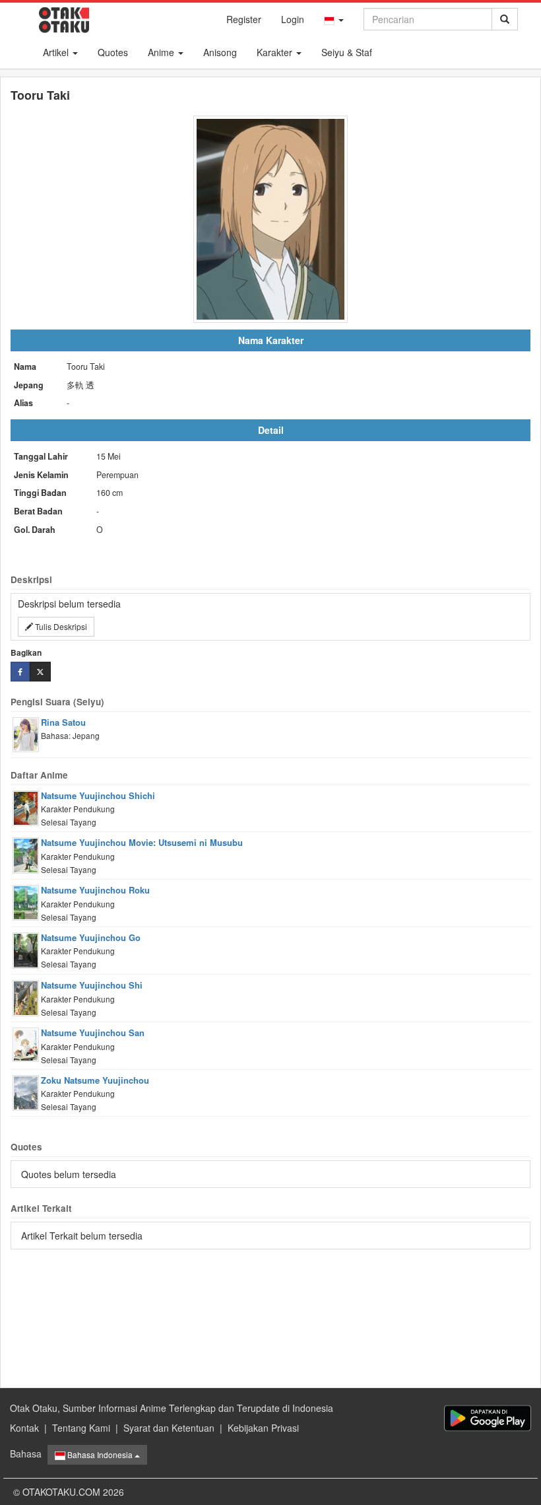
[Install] (487, 1418)
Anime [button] (162, 52)
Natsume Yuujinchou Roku (95, 890)
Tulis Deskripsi (60, 626)
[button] (334, 19)
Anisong (220, 52)
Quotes (113, 52)
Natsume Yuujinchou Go (91, 937)
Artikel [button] (57, 52)
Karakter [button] (276, 52)
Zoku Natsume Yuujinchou (95, 1080)
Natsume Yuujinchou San (92, 1032)
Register (243, 19)
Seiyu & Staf (346, 52)
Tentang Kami (81, 1427)
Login (292, 19)
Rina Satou (63, 722)
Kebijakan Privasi (263, 1427)
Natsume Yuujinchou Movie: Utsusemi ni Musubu (142, 842)
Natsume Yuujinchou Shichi (98, 795)
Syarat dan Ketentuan (168, 1427)
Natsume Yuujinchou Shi (92, 985)
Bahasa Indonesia (100, 1454)
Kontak (24, 1427)
